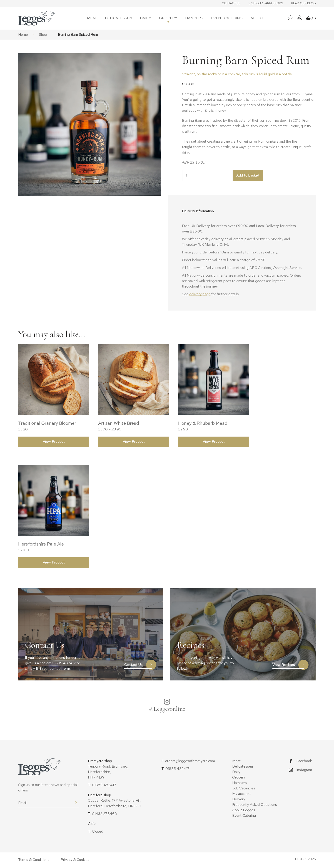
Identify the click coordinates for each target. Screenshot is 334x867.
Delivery (238, 799)
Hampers (194, 18)
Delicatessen (118, 18)
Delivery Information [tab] (198, 211)
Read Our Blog (303, 3)
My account (241, 793)
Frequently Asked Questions (254, 804)
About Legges (243, 810)
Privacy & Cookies (75, 859)
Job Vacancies (243, 788)
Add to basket (247, 175)
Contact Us (231, 3)
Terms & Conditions (33, 859)
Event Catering (227, 18)
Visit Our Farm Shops (266, 3)
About (257, 18)
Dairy (145, 18)
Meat (92, 18)
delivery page (199, 294)
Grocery (168, 18)
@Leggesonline (167, 709)
